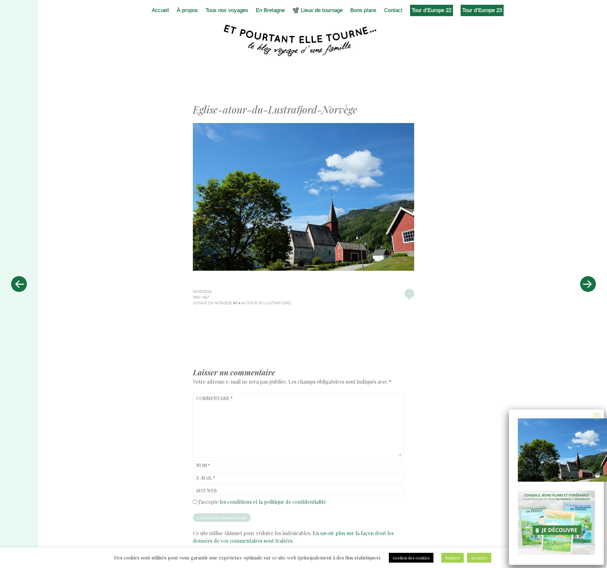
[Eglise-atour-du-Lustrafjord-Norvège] (303, 268)
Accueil (160, 10)
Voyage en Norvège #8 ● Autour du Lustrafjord (242, 302)
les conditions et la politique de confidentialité (273, 501)
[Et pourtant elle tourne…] (303, 40)
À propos (187, 10)
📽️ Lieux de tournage (317, 10)
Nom (203, 465)
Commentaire (214, 398)
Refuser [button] (452, 557)
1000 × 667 (201, 297)
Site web (206, 491)
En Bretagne (270, 10)
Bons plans (363, 10)
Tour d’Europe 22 (431, 10)
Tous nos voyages (226, 10)
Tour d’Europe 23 (482, 10)
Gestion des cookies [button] (411, 557)
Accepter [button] (479, 557)
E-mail (205, 478)
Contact (393, 10)
